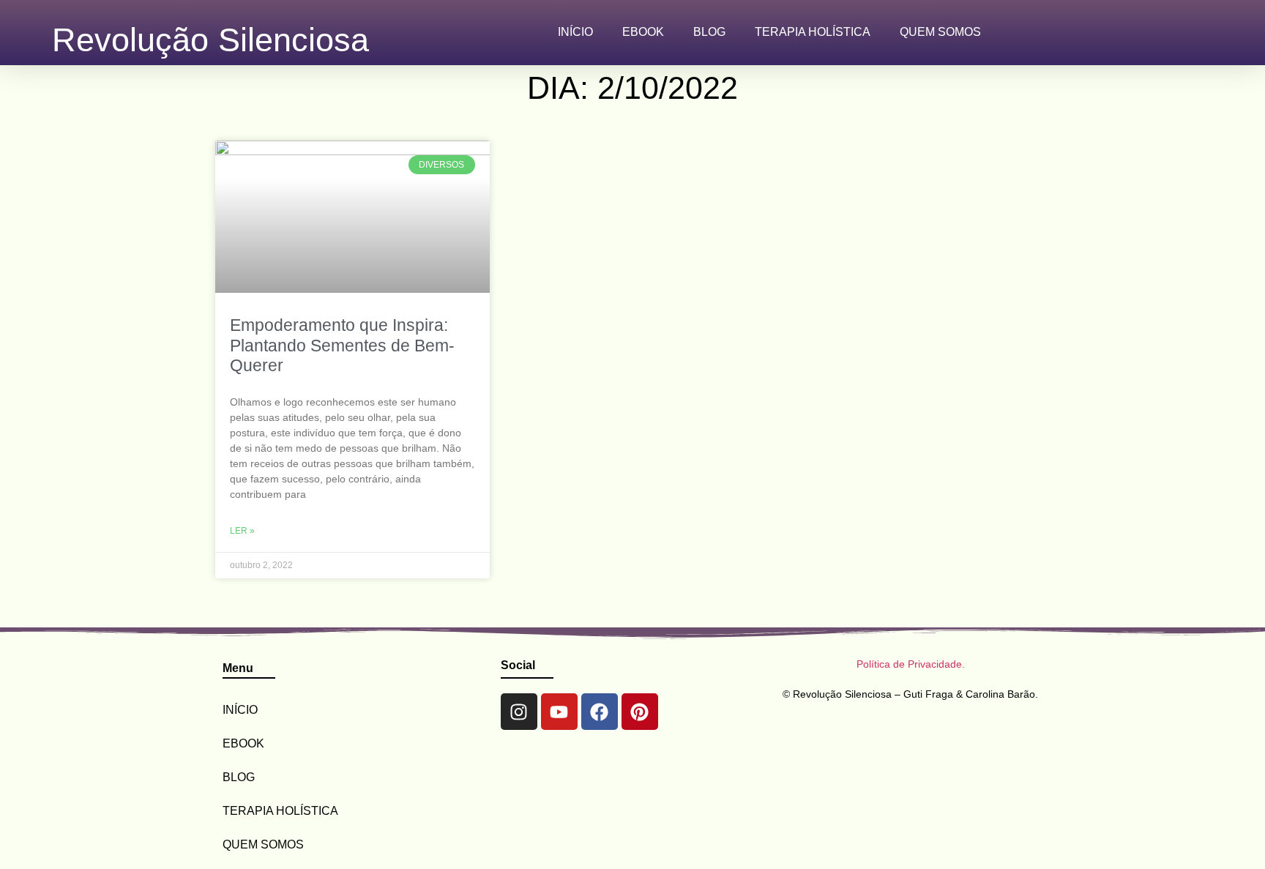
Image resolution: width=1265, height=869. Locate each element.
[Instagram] (519, 711)
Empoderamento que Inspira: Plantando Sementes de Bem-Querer (342, 345)
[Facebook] (599, 711)
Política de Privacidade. (911, 664)
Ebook (643, 32)
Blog (709, 32)
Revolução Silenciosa (210, 39)
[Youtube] (559, 711)
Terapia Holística (812, 32)
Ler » (242, 531)
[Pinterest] (640, 711)
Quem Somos (940, 32)
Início (575, 32)
